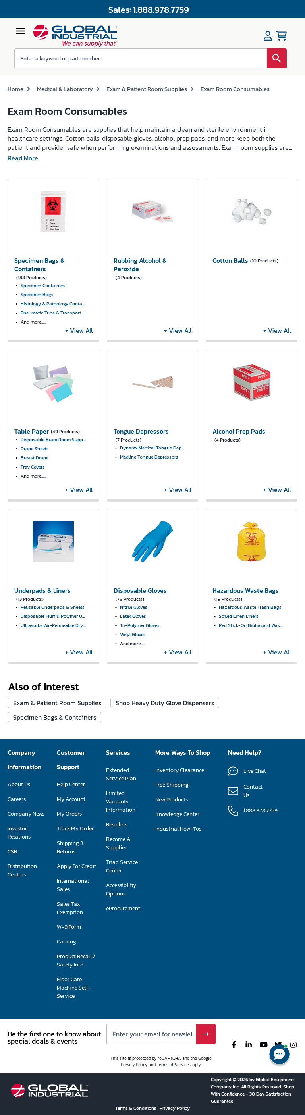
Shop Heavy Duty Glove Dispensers (165, 703)
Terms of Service (173, 1064)
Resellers (116, 824)
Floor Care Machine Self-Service (74, 987)
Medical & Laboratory (65, 88)
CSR (12, 851)
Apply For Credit (76, 866)
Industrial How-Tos (178, 829)
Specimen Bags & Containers (54, 717)
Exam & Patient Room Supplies (146, 88)
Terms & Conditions (136, 1108)
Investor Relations (19, 832)
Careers (17, 799)
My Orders (69, 814)
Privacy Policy (134, 1064)
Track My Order (75, 828)
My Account (71, 799)
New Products (171, 799)
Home (15, 88)
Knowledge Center (177, 814)
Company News (26, 814)
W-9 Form (69, 927)
